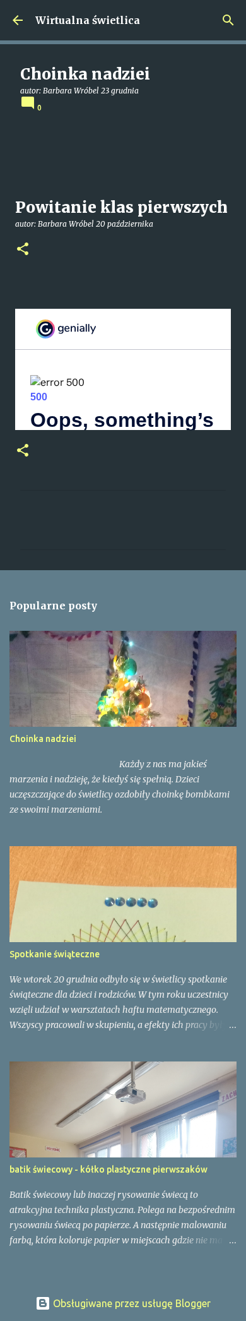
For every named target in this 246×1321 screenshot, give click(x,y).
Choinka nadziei (42, 739)
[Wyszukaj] (228, 20)
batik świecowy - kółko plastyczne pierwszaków (108, 1169)
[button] (22, 249)
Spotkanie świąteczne (54, 954)
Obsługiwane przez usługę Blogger (130, 1303)
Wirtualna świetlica (87, 20)
